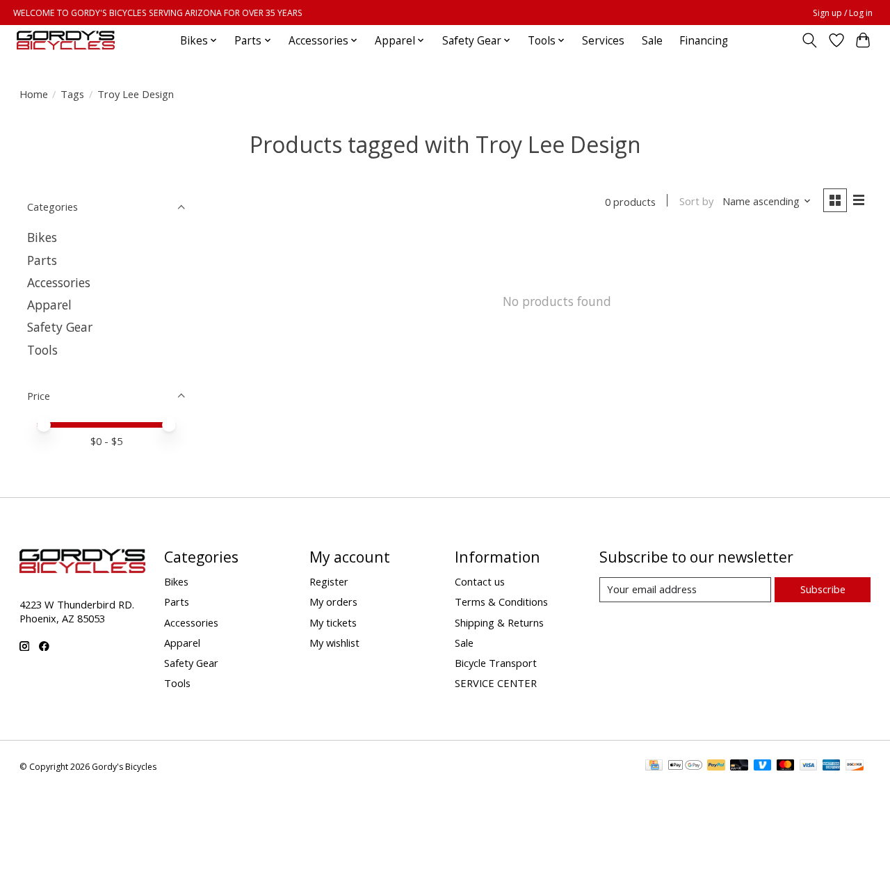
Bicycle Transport (496, 663)
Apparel (49, 304)
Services (603, 40)
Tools (42, 349)
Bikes (42, 237)
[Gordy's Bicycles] (66, 40)
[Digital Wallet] (685, 766)
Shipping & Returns (499, 622)
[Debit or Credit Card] (739, 766)
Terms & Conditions (501, 601)
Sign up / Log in (843, 13)
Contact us (480, 581)
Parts (42, 260)
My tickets (333, 622)
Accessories (58, 282)
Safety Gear (59, 327)
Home (33, 94)
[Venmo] (763, 766)
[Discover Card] (855, 766)
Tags (72, 94)
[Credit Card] (654, 766)
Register (328, 581)
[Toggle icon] (809, 40)
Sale (652, 40)
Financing (703, 40)
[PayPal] (716, 766)
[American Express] (832, 766)
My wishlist (334, 643)
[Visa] (809, 766)
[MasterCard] (786, 766)
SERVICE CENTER (496, 683)
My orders (333, 601)
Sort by (696, 201)
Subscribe (823, 589)
